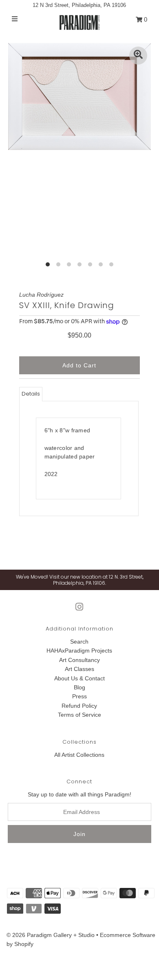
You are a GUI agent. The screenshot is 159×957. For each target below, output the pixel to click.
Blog (79, 687)
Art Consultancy (79, 660)
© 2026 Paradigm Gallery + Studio (51, 935)
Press (79, 696)
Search (79, 641)
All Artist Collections (79, 754)
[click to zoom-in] (138, 56)
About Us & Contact (79, 678)
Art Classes (79, 669)
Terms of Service (79, 714)
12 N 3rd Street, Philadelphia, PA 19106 (79, 5)
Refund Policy (79, 705)
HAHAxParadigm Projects (79, 650)
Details (31, 394)
